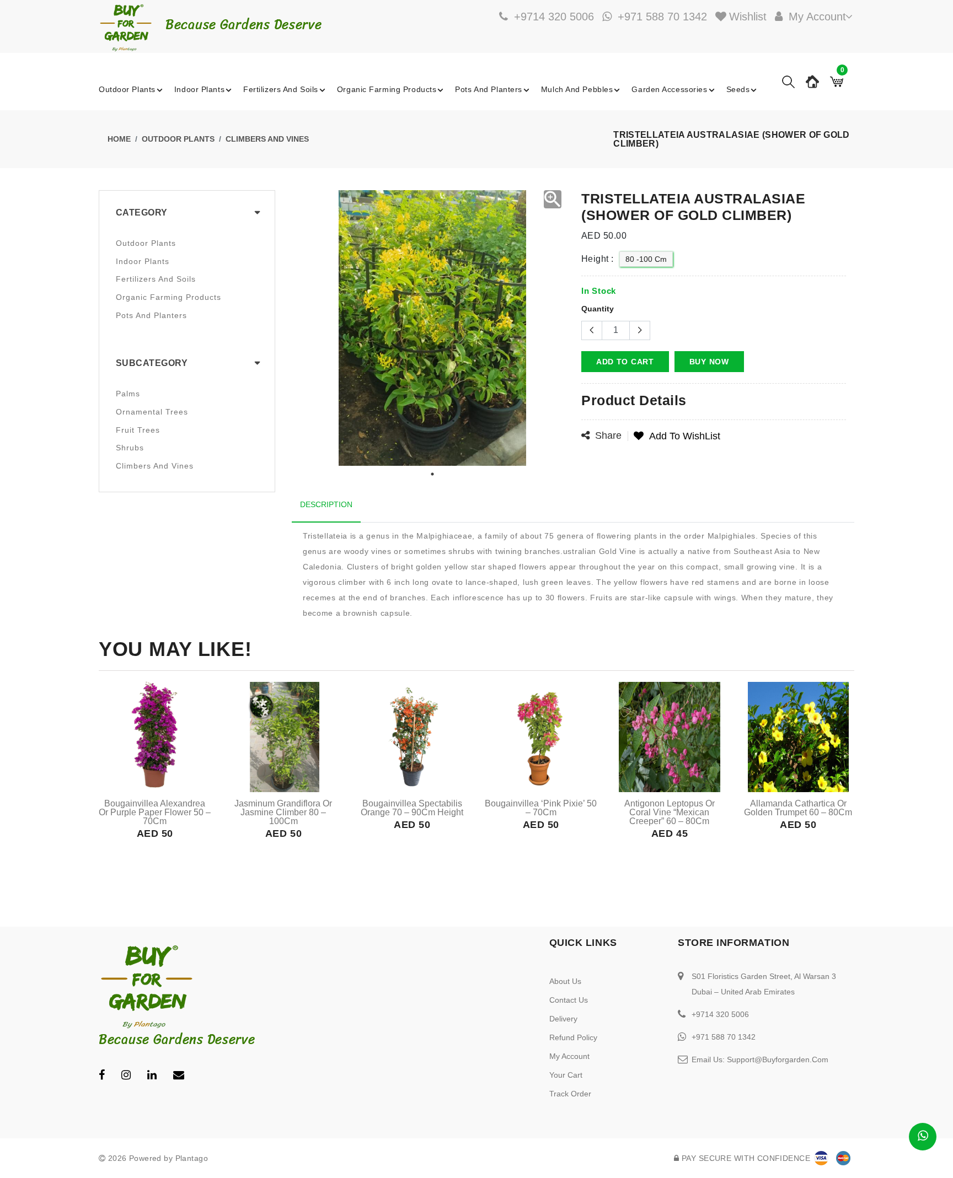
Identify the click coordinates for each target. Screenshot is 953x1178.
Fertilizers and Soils (156, 279)
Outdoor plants (178, 139)
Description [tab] (326, 504)
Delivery (563, 1018)
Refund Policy (573, 1037)
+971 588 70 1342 (660, 16)
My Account (569, 1056)
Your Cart (565, 1075)
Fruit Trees (138, 430)
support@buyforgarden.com (777, 1059)
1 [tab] (432, 474)
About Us (565, 981)
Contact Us (568, 1000)
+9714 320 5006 (552, 16)
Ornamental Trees (152, 411)
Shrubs (130, 447)
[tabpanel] (432, 328)
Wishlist (748, 16)
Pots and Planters (151, 315)
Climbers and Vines (267, 139)
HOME (119, 139)
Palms (128, 393)
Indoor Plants (142, 261)
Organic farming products (168, 297)
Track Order (570, 1093)
